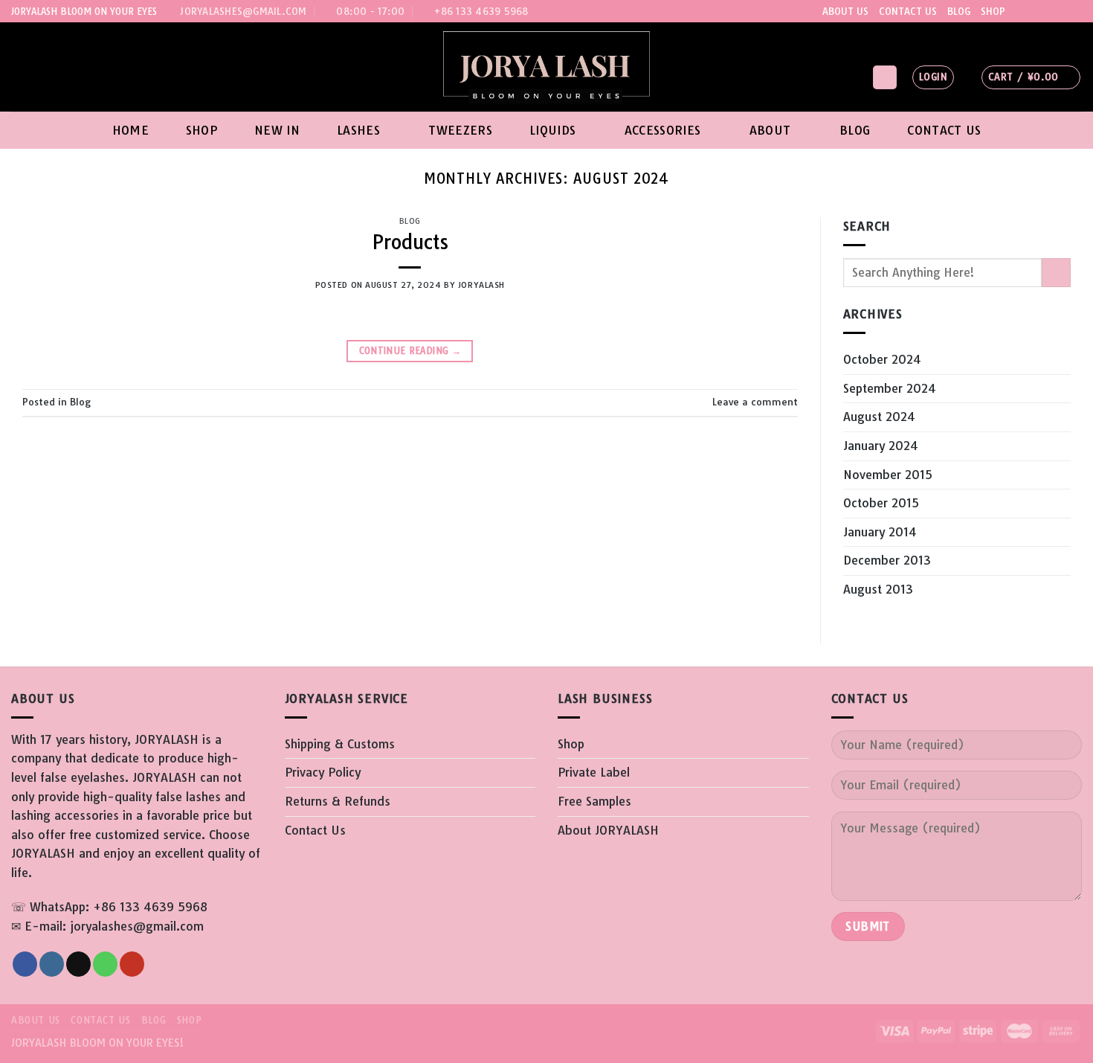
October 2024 (882, 359)
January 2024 (880, 445)
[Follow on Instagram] (1032, 11)
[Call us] (1060, 11)
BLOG (958, 11)
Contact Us (944, 130)
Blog (854, 130)
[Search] (885, 77)
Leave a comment (755, 402)
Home (130, 130)
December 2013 (887, 560)
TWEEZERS (460, 130)
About (770, 130)
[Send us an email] (1046, 11)
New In (277, 130)
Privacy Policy (323, 772)
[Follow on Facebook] (1017, 11)
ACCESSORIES (663, 130)
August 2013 (878, 589)
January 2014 (880, 531)
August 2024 (879, 416)
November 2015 (887, 474)
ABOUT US (845, 11)
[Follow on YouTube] (1074, 11)
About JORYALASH (608, 830)
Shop (201, 130)
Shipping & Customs (340, 743)
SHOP (993, 11)
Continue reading (410, 350)
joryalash (481, 285)
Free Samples (594, 801)
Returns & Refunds (337, 801)
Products (410, 242)
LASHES (358, 130)
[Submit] (1056, 272)
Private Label (594, 772)
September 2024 (889, 388)
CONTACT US (908, 11)
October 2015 (881, 502)
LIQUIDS (552, 130)
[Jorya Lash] (547, 67)
